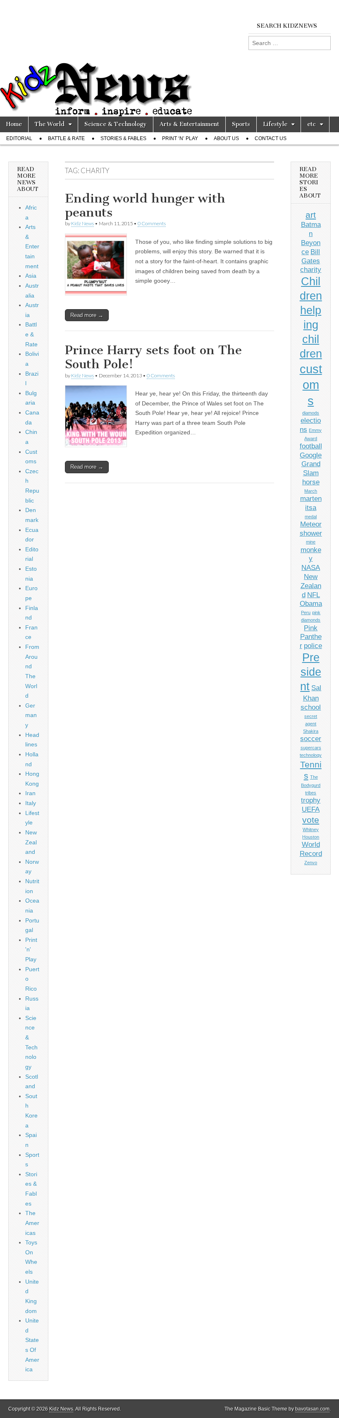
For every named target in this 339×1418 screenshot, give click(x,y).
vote (310, 820)
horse (311, 482)
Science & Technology (115, 124)
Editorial (19, 138)
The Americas (32, 1223)
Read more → (86, 315)
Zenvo (310, 862)
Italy (30, 803)
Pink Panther (311, 637)
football (311, 446)
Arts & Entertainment (189, 124)
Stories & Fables (123, 138)
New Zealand (31, 842)
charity (310, 270)
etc (311, 124)
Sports (241, 124)
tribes (310, 792)
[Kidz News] (169, 58)
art (311, 214)
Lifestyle (275, 124)
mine (310, 541)
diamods (310, 412)
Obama (311, 604)
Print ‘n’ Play (180, 138)
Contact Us (270, 138)
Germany (31, 715)
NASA (310, 568)
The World (49, 124)
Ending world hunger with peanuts (145, 205)
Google (311, 455)
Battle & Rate (66, 138)
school (311, 707)
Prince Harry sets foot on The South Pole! (153, 357)
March (310, 491)
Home (14, 124)
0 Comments (152, 223)
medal (311, 516)
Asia (30, 275)
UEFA (311, 809)
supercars (311, 747)
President (310, 672)
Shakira (310, 731)
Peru (305, 612)
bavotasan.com (312, 1409)
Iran (30, 793)
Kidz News (82, 223)
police (313, 646)
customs (311, 384)
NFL (313, 595)
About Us (226, 138)
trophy (310, 800)
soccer (310, 739)
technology (311, 755)
